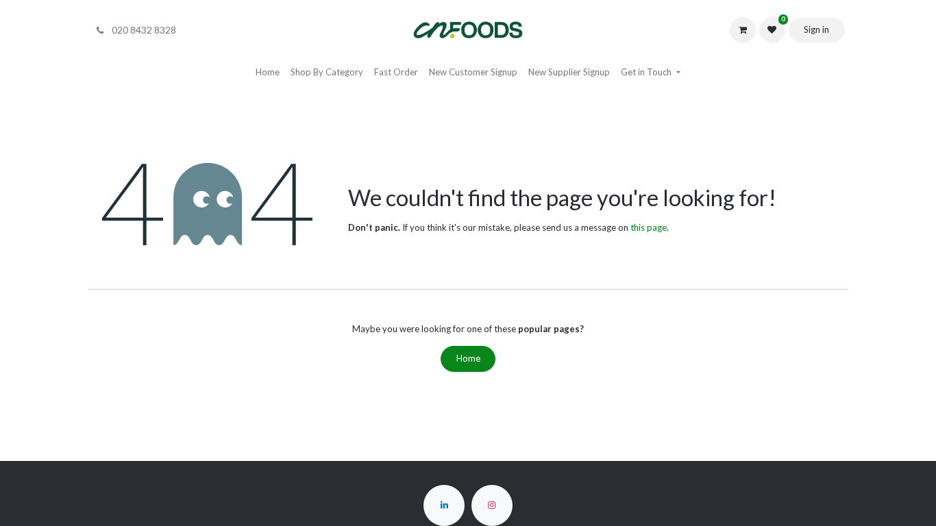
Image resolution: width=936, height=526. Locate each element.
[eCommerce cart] (743, 30)
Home (468, 358)
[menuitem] (267, 72)
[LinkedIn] (444, 505)
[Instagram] (492, 505)
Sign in (816, 29)
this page (648, 227)
